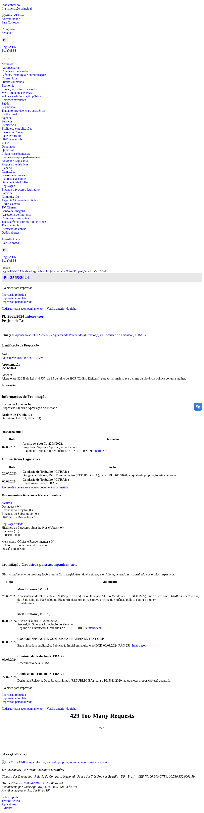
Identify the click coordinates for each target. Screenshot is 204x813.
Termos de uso (11, 800)
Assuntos (7, 64)
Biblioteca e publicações (17, 128)
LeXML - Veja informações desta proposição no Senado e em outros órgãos (62, 762)
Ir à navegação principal (17, 8)
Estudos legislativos (14, 178)
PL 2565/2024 (16, 277)
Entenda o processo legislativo (21, 189)
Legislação (8, 186)
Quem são (8, 150)
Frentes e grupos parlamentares (21, 157)
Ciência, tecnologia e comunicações (24, 74)
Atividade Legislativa (15, 160)
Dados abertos (11, 232)
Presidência (9, 125)
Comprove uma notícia (16, 218)
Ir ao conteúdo (11, 5)
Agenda (7, 117)
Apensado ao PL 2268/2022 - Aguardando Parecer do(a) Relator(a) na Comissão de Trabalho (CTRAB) (80, 335)
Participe (7, 193)
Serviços (7, 121)
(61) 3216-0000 (48, 787)
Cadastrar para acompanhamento (23, 308)
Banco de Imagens (13, 211)
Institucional (9, 114)
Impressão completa (14, 298)
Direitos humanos (13, 82)
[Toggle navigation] (3, 58)
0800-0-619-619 (34, 783)
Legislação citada (12, 524)
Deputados (8, 146)
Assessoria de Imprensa (16, 214)
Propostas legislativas (15, 164)
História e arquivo (13, 139)
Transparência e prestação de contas (24, 221)
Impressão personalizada (17, 301)
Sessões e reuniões (13, 175)
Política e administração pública (21, 96)
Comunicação (10, 196)
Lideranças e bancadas (16, 153)
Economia (8, 85)
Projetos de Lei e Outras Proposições (66, 271)
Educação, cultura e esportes (19, 89)
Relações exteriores (14, 100)
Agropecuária (10, 67)
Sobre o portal (10, 797)
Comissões (8, 171)
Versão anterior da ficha (61, 308)
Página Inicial (9, 271)
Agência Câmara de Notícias (20, 200)
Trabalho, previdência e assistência (23, 110)
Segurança (8, 107)
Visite (5, 143)
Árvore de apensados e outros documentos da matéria (35, 487)
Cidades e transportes (15, 71)
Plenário (7, 168)
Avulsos (7, 503)
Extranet (7, 808)
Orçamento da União (15, 182)
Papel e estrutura (12, 135)
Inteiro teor (34, 316)
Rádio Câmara (11, 203)
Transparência (10, 225)
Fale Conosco (10, 22)
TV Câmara (9, 207)
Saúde (5, 103)
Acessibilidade (11, 19)
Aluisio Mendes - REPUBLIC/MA (24, 357)
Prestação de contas (14, 229)
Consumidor (9, 78)
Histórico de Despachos (16, 517)
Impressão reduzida (14, 294)
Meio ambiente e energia (17, 92)
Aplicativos (9, 804)
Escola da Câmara (13, 132)
